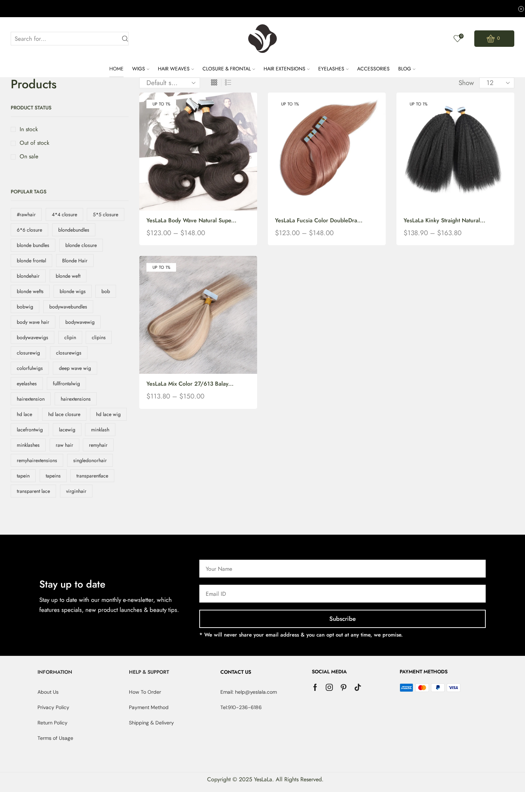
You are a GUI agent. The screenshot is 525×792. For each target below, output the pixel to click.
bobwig (25, 306)
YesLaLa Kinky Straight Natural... (444, 220)
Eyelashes (331, 68)
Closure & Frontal (226, 68)
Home (116, 68)
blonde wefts (30, 291)
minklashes (28, 445)
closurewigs (68, 352)
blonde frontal (31, 260)
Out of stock (34, 143)
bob (105, 291)
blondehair (28, 275)
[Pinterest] (343, 687)
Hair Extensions (284, 68)
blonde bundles (33, 245)
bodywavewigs (32, 337)
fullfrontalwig (66, 383)
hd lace (24, 414)
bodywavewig (80, 322)
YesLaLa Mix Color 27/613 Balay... (190, 384)
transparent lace (33, 491)
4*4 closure (64, 214)
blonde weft (68, 275)
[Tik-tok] (357, 687)
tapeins (53, 475)
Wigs (138, 68)
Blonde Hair (75, 260)
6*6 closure (29, 229)
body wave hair (33, 322)
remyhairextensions (37, 460)
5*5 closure (105, 214)
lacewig (67, 429)
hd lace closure (64, 414)
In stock (29, 129)
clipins (99, 337)
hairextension (31, 398)
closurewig (28, 352)
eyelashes (27, 383)
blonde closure (81, 245)
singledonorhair (90, 460)
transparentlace (92, 475)
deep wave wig (75, 368)
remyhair (98, 445)
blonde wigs (73, 291)
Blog (404, 68)
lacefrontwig (30, 429)
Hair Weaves (174, 68)
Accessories (373, 68)
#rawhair (26, 214)
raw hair (64, 445)
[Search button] (125, 38)
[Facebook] (315, 687)
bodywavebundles (68, 306)
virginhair (76, 491)
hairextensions (76, 398)
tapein (23, 475)
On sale (29, 156)
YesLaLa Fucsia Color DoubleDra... (318, 220)
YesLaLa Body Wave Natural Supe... (191, 220)
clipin (70, 337)
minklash (100, 429)
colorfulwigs (30, 368)
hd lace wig (108, 414)
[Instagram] (329, 687)
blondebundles (73, 229)
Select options (191, 154)
